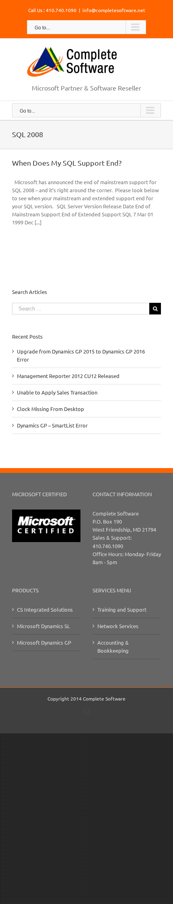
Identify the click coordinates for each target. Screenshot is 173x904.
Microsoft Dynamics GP (44, 642)
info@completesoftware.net (113, 10)
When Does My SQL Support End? (67, 162)
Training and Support (121, 609)
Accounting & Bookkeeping (113, 646)
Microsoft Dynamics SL (43, 626)
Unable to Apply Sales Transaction (57, 392)
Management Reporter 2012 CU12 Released (68, 375)
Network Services (117, 626)
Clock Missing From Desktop (50, 408)
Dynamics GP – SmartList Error (52, 425)
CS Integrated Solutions (45, 609)
